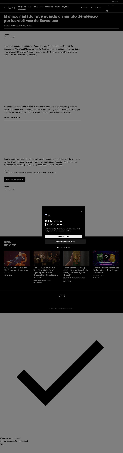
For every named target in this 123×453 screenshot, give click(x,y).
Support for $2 (63, 236)
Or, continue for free (63, 247)
